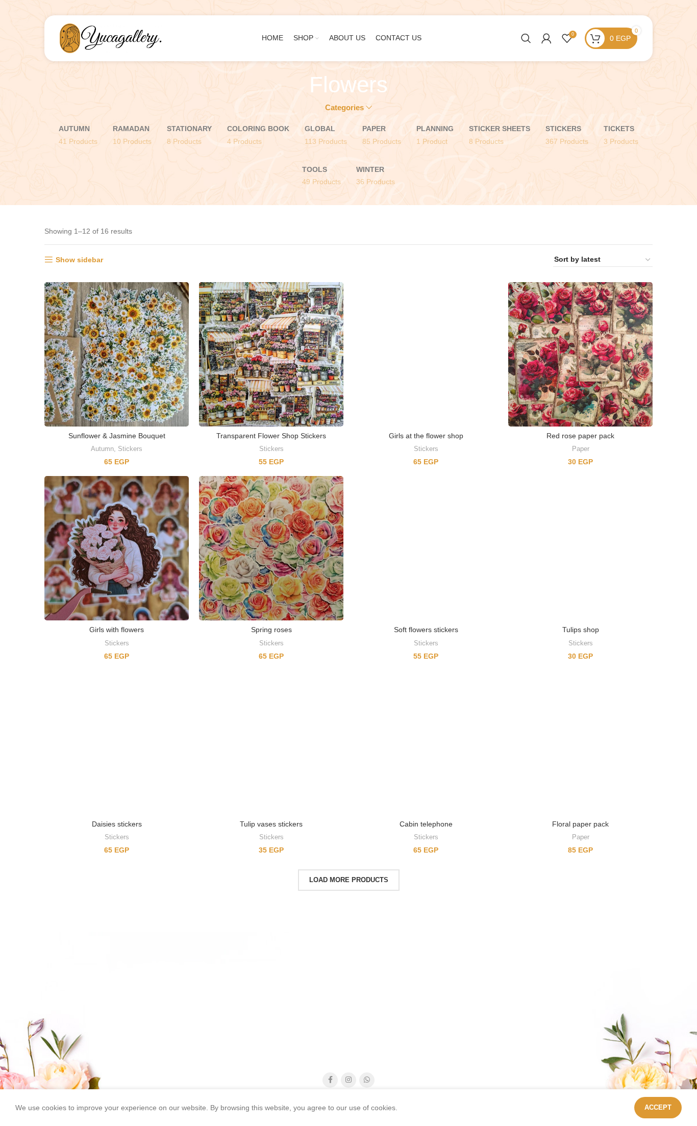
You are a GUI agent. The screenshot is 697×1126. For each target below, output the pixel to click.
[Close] (547, 377)
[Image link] (333, 547)
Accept (657, 1107)
